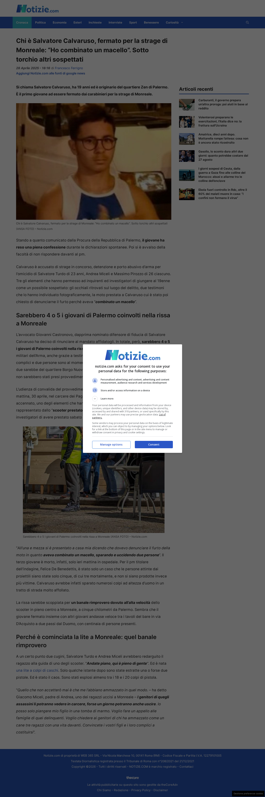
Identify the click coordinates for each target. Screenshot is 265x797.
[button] (132, 398)
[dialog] (132, 398)
